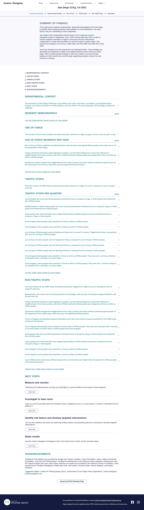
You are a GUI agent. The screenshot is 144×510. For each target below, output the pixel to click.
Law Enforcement (86, 3)
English (101, 3)
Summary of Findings (36, 13)
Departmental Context (55, 13)
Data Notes (111, 13)
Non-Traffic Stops (97, 13)
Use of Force (70, 13)
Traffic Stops (83, 13)
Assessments (54, 3)
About (41, 3)
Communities (69, 3)
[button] (104, 3)
